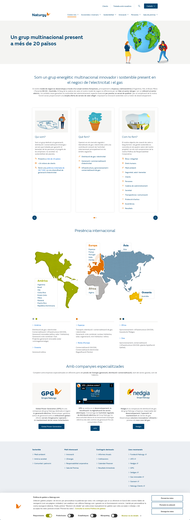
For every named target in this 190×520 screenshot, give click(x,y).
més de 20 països (53, 159)
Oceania (37, 347)
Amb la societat (40, 459)
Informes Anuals (104, 454)
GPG (132, 468)
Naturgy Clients (136, 486)
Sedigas (133, 472)
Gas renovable (136, 477)
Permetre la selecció (167, 505)
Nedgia (133, 463)
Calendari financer (105, 463)
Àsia (123, 338)
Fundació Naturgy (137, 454)
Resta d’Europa (84, 343)
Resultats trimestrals (106, 468)
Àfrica (123, 325)
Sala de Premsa (72, 468)
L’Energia (69, 459)
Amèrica (37, 325)
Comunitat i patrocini (42, 463)
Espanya (81, 325)
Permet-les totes (167, 498)
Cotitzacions (103, 459)
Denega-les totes (167, 511)
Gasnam (133, 481)
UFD (132, 459)
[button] (94, 217)
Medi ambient (39, 454)
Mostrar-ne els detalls (130, 516)
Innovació (70, 454)
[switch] (71, 515)
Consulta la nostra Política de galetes (90, 508)
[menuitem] (106, 6)
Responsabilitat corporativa (77, 463)
